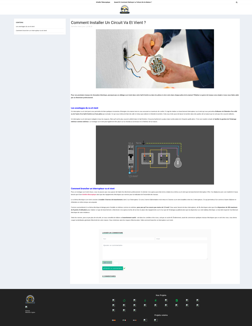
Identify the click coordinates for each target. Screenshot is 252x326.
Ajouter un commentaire (113, 268)
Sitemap (27, 311)
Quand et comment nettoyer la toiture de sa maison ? (133, 2)
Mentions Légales (30, 312)
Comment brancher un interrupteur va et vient (31, 30)
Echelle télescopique (103, 2)
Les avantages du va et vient (25, 26)
